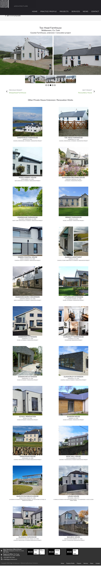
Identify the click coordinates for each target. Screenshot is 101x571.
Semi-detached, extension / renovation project (27, 180)
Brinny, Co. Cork (73, 219)
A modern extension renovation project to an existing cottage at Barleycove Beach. (27, 500)
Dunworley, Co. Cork (73, 378)
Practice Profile (70, 563)
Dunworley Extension (73, 377)
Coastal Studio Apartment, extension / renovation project (73, 260)
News (91, 563)
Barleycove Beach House (27, 496)
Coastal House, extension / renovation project (28, 260)
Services (86, 563)
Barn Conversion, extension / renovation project (27, 300)
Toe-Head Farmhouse (73, 138)
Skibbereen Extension (27, 337)
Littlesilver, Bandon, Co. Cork (73, 299)
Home (62, 563)
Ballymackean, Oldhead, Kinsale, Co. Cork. (27, 539)
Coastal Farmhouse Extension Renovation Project (28, 459)
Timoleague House (28, 456)
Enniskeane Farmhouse (28, 217)
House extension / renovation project (27, 380)
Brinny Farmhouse (73, 217)
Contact (98, 563)
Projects (79, 563)
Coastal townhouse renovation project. (73, 540)
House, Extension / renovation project (73, 220)
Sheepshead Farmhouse (27, 138)
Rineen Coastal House (27, 257)
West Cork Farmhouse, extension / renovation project (27, 220)
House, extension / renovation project (73, 300)
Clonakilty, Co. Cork (73, 338)
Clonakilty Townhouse (73, 337)
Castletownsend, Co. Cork (73, 458)
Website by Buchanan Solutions (29, 563)
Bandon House (73, 417)
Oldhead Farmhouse (27, 537)
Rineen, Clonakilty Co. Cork (27, 259)
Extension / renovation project (73, 180)
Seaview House (73, 537)
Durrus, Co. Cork (73, 259)
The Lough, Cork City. (73, 498)
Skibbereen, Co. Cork (73, 139)
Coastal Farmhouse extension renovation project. (28, 540)
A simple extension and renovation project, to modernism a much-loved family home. (73, 500)
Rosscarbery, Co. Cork (27, 179)
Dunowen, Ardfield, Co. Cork (73, 179)
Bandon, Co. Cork (73, 418)
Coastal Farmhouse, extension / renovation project (27, 141)
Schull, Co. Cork (27, 418)
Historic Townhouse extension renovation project (73, 459)
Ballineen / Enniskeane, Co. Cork (27, 219)
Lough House (73, 496)
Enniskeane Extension (27, 377)
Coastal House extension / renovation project (73, 380)
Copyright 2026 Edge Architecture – (11, 563)
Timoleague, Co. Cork (27, 458)
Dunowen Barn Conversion (27, 297)
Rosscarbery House (27, 177)
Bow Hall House (73, 456)
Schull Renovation (27, 417)
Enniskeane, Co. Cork (27, 378)
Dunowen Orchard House (73, 177)
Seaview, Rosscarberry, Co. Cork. (73, 539)
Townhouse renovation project (73, 340)
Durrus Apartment (73, 257)
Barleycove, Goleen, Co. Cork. (27, 498)
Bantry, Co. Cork (27, 139)
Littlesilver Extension (73, 297)
